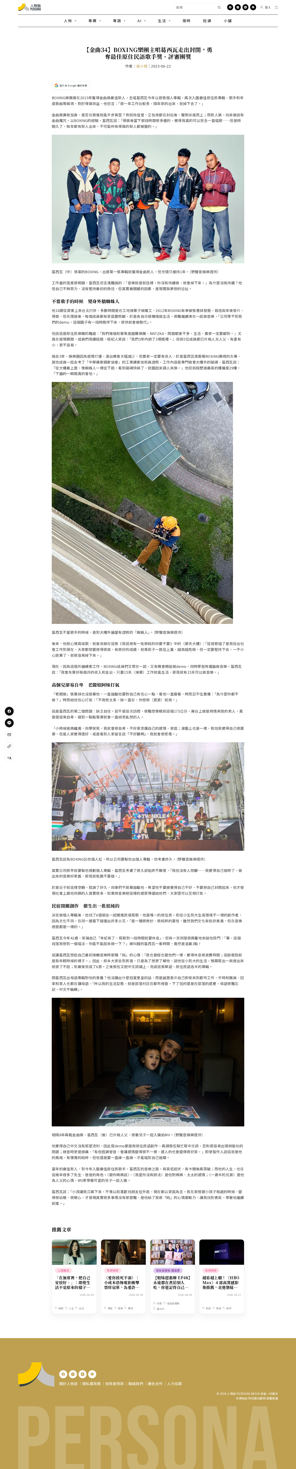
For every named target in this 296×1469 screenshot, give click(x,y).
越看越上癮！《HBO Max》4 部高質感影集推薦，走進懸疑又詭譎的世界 (220, 1285)
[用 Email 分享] (9, 734)
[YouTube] (245, 7)
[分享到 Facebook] (9, 711)
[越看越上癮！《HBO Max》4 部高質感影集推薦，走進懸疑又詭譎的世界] (221, 1242)
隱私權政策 (91, 1383)
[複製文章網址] (9, 746)
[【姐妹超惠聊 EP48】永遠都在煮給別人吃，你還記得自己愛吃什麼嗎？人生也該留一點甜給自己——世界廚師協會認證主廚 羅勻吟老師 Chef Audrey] (172, 1242)
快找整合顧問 (257, 1398)
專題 (117, 20)
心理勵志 (63, 1270)
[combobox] (194, 7)
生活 (162, 20)
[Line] (253, 7)
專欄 (92, 20)
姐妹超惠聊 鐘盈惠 (168, 1270)
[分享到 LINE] (9, 722)
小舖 (228, 20)
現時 (186, 20)
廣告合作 (155, 1383)
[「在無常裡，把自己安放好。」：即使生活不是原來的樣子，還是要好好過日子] (74, 1242)
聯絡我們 (135, 1383)
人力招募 (174, 1383)
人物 (68, 20)
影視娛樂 (112, 1270)
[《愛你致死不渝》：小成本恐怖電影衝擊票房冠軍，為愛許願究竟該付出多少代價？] (123, 1242)
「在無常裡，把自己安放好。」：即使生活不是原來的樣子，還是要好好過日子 (72, 1285)
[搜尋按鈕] (219, 7)
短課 (207, 20)
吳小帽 (141, 66)
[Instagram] (238, 7)
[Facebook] (230, 7)
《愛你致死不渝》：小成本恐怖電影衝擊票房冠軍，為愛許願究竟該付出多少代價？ (121, 1287)
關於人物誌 (68, 1383)
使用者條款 (114, 1383)
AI (140, 20)
